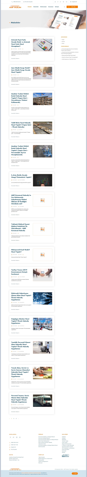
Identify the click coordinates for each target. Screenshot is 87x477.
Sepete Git (74, 1)
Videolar (64, 438)
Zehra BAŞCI (21, 206)
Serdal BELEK (21, 302)
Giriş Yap (73, 6)
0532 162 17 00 (14, 444)
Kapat (75, 473)
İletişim (57, 6)
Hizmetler (36, 6)
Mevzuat (40, 462)
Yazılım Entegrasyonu (43, 461)
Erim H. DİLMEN (22, 276)
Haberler (64, 436)
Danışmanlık (41, 460)
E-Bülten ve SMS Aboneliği (68, 445)
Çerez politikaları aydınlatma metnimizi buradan (31, 472)
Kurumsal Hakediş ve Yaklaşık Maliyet (47, 436)
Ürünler (30, 6)
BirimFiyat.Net (42, 446)
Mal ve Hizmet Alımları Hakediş (45, 442)
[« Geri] (9, 418)
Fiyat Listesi (64, 442)
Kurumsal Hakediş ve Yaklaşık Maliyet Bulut (48, 445)
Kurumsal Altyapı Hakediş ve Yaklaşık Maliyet (48, 439)
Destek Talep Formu (13, 458)
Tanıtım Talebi (65, 441)
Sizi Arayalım (14, 449)
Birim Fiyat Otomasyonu (44, 441)
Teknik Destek (42, 457)
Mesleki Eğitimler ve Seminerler (45, 458)
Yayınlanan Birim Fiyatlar (67, 446)
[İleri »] (18, 418)
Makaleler (64, 439)
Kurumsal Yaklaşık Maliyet (44, 438)
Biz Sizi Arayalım (29, 1)
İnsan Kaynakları (65, 449)
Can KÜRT (20, 129)
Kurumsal (50, 6)
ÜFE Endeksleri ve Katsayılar (68, 448)
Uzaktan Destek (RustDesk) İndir (16, 457)
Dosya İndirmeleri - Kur (14, 460)
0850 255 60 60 (16, 1)
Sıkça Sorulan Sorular (66, 443)
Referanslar (43, 6)
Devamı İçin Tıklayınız (15, 58)
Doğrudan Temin (42, 443)
